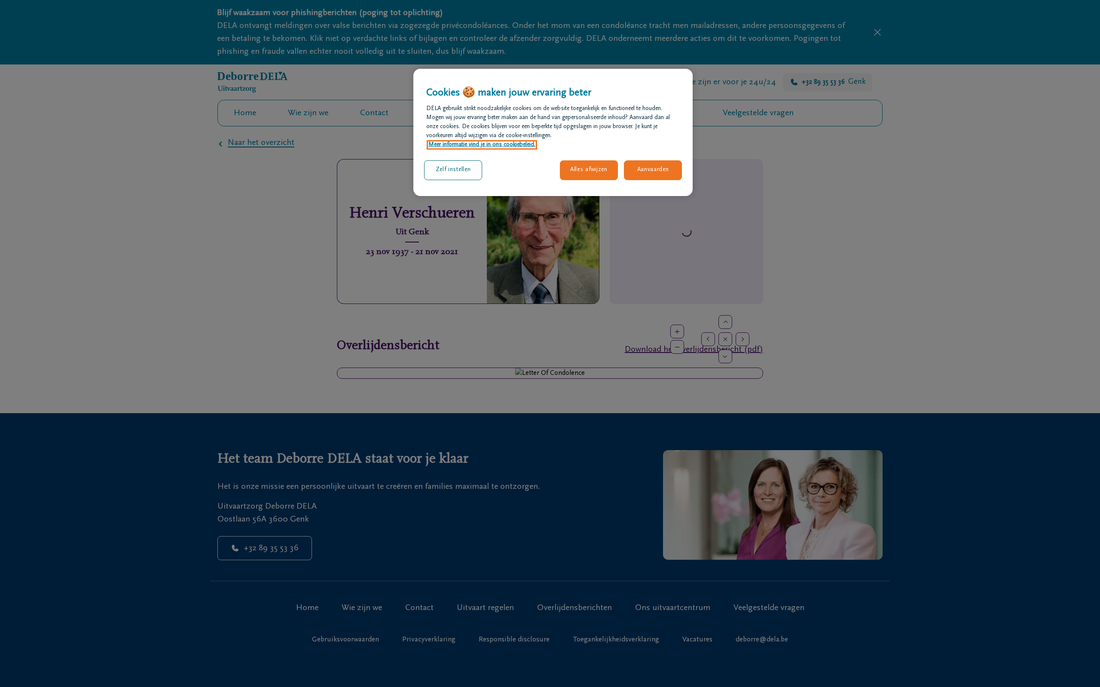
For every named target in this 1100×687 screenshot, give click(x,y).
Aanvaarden (653, 170)
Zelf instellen (453, 170)
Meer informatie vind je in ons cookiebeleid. (481, 145)
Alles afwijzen (589, 170)
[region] (553, 132)
